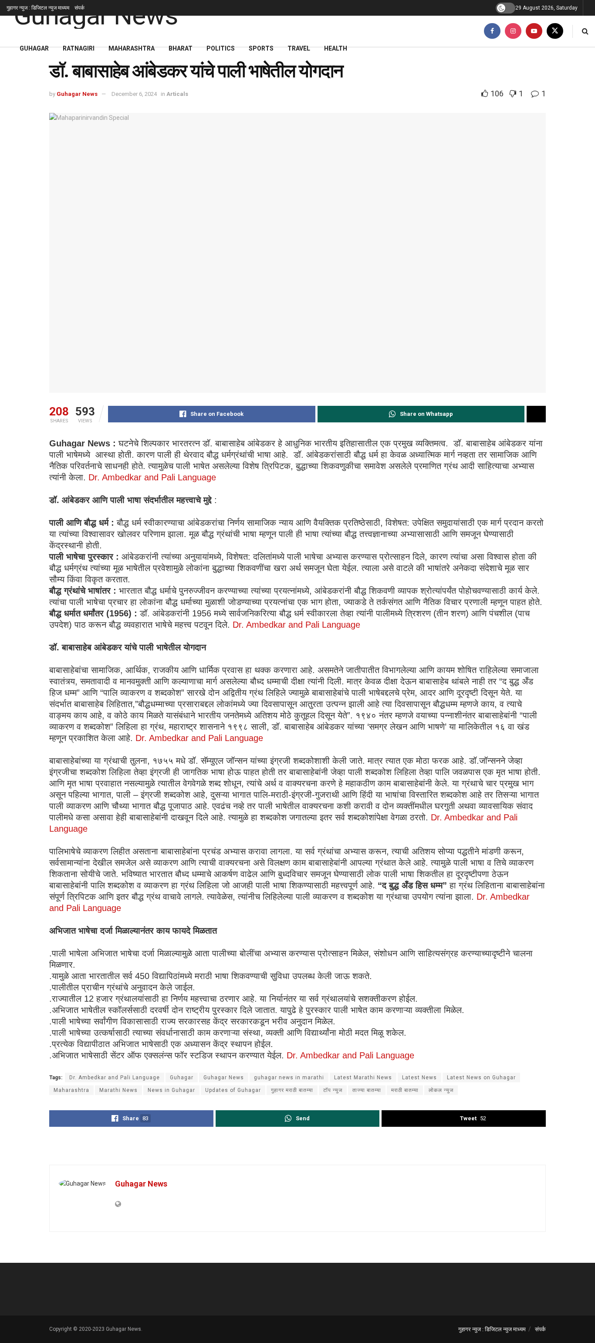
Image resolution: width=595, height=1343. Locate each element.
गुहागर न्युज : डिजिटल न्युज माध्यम (38, 8)
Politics (220, 48)
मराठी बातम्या (405, 1090)
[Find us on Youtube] (534, 31)
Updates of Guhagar (233, 1090)
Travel (298, 48)
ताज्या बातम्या (366, 1090)
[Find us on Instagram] (513, 31)
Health (335, 48)
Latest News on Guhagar (481, 1077)
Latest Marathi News (363, 1077)
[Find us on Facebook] (492, 31)
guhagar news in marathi (289, 1077)
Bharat (181, 48)
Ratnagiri (79, 48)
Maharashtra (131, 48)
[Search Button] (585, 31)
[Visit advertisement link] (297, 1147)
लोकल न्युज (441, 1090)
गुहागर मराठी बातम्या (292, 1090)
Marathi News (118, 1090)
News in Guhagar (171, 1090)
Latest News (419, 1077)
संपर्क (79, 8)
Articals (177, 94)
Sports (261, 48)
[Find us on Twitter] (555, 31)
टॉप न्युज (332, 1090)
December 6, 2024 (134, 94)
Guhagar (34, 48)
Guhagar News (77, 94)
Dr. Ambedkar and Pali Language (152, 477)
